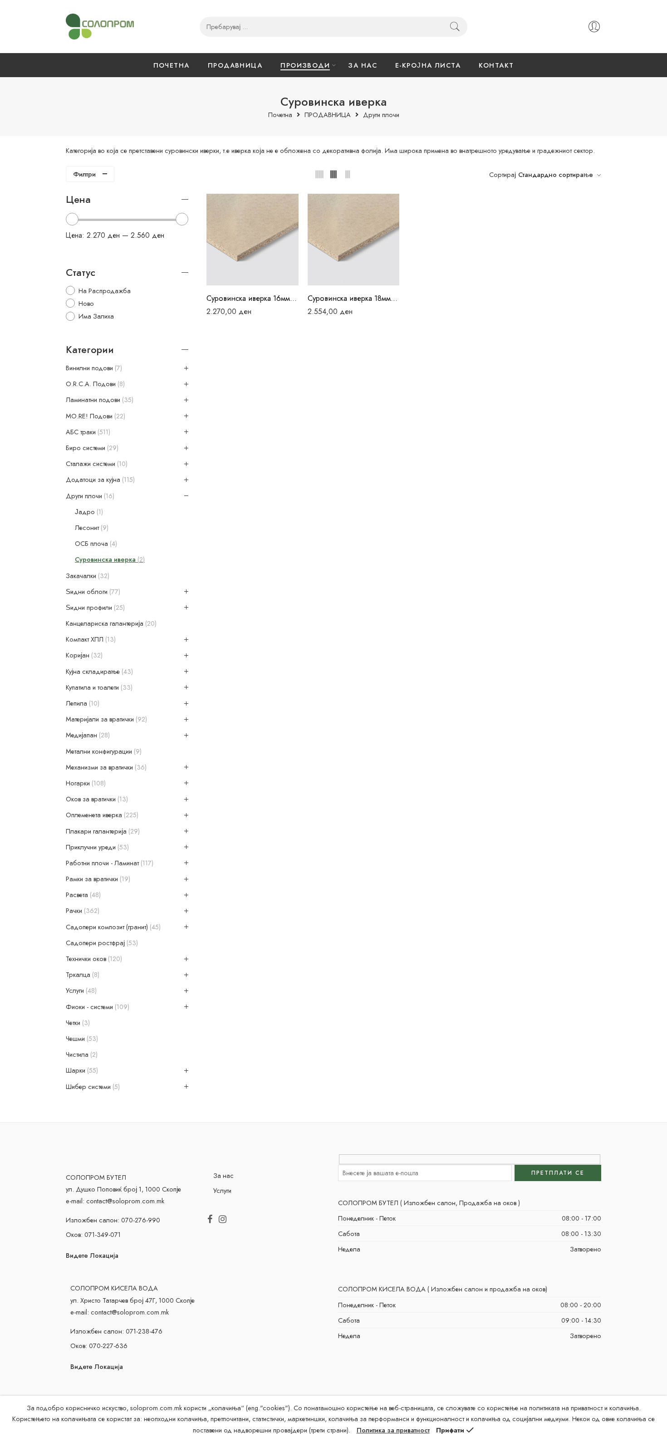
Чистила (81, 1054)
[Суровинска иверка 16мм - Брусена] (252, 240)
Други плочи (381, 115)
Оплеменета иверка (101, 814)
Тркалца (82, 974)
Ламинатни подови (99, 399)
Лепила (82, 703)
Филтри (84, 174)
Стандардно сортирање (555, 174)
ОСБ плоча (95, 543)
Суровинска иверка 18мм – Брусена (354, 298)
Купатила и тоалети (98, 687)
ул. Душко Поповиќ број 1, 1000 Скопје (123, 1189)
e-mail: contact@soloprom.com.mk (115, 1201)
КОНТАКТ (496, 65)
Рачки (82, 910)
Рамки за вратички (97, 878)
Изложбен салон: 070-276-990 (113, 1220)
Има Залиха (96, 316)
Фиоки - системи (97, 1006)
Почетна (280, 115)
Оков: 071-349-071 (93, 1234)
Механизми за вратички (105, 767)
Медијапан (87, 735)
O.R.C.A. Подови (94, 383)
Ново (86, 303)
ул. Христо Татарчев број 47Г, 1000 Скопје (132, 1300)
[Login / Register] (594, 27)
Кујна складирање (98, 671)
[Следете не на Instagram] (222, 1219)
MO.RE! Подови (94, 416)
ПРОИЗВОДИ (305, 65)
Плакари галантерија (102, 831)
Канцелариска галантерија (110, 623)
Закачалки (87, 575)
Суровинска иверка (109, 559)
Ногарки (85, 783)
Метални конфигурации (103, 751)
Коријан (83, 655)
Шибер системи (92, 1086)
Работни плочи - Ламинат (109, 863)
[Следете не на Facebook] (209, 1219)
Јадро (88, 511)
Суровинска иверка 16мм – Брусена (252, 298)
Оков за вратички (96, 799)
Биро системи (91, 447)
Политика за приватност (393, 1430)
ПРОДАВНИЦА (235, 65)
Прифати (450, 1430)
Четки (77, 1022)
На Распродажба (104, 290)
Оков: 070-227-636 (99, 1345)
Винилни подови (93, 368)
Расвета (82, 894)
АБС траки (87, 432)
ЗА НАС (362, 65)
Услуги (80, 990)
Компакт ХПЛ (90, 639)
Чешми (81, 1038)
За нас (223, 1175)
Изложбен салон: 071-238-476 (116, 1331)
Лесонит (91, 527)
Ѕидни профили (94, 607)
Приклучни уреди (96, 847)
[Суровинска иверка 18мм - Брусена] (354, 240)
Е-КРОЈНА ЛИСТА (428, 65)
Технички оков (93, 958)
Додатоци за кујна (99, 479)
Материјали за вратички (105, 719)
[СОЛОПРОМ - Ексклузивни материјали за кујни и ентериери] (100, 26)
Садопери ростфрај (101, 942)
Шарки (81, 1070)
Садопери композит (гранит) (112, 927)
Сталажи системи (96, 463)
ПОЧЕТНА (171, 65)
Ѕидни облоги (92, 591)
